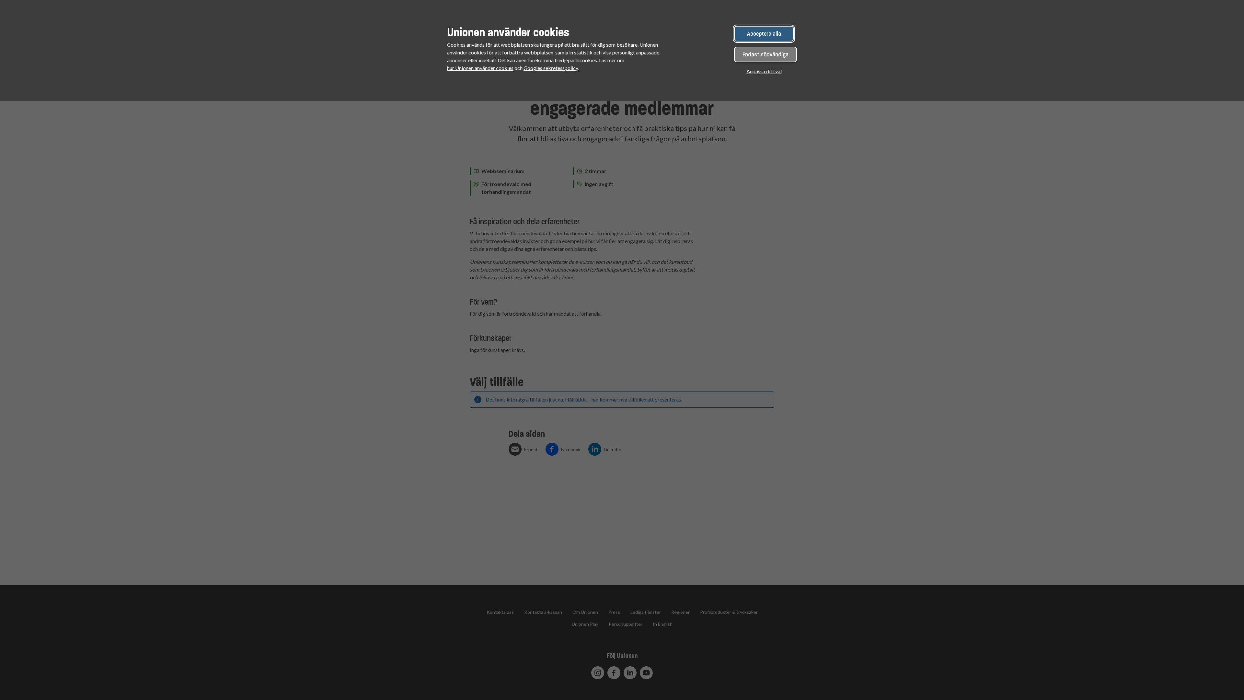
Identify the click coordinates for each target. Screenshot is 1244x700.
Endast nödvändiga (766, 54)
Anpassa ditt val (764, 71)
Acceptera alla (764, 33)
